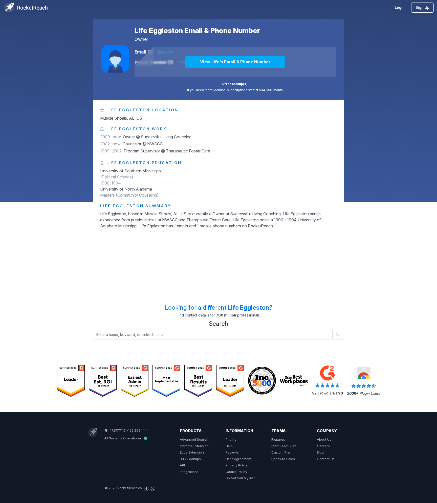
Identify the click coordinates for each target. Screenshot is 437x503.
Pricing (231, 439)
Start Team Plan (283, 446)
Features (278, 439)
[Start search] (338, 334)
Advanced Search (194, 439)
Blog (320, 452)
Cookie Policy (236, 472)
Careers (323, 446)
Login (400, 7)
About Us (324, 439)
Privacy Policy (237, 465)
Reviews (232, 452)
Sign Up (422, 7)
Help (229, 446)
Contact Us (326, 459)
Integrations (189, 472)
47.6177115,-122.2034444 (128, 430)
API (182, 465)
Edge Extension (192, 452)
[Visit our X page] (152, 488)
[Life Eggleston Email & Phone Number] (115, 59)
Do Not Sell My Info (240, 478)
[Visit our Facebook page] (146, 488)
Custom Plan (281, 452)
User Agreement (238, 459)
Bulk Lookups (190, 459)
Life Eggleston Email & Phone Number (197, 30)
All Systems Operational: (123, 438)
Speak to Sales (283, 459)
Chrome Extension (194, 446)
